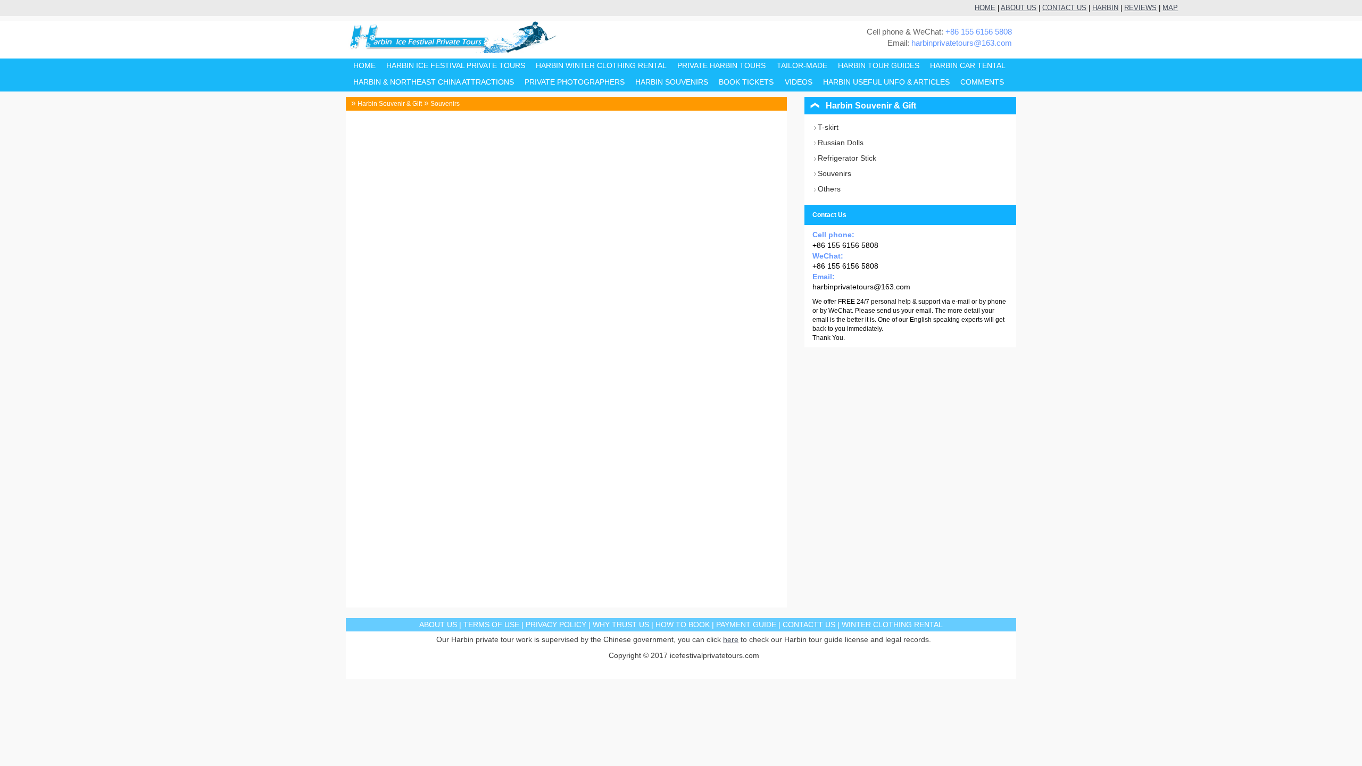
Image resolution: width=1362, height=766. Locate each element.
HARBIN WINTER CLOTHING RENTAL (601, 66)
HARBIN (1105, 8)
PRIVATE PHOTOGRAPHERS (575, 82)
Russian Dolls (840, 142)
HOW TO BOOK (682, 624)
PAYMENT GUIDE (746, 624)
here (730, 639)
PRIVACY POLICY (556, 624)
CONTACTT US (809, 624)
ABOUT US (1018, 8)
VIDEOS (798, 82)
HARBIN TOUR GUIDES (878, 66)
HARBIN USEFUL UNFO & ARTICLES (886, 82)
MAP (1170, 8)
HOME (985, 8)
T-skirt (828, 127)
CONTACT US (1064, 8)
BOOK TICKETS (746, 82)
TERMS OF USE (491, 624)
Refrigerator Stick (847, 158)
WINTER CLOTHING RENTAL (892, 624)
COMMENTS (982, 82)
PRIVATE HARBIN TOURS (721, 66)
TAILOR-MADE (802, 66)
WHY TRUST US (621, 624)
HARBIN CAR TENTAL (968, 66)
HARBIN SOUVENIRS (671, 82)
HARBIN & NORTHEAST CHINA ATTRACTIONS (433, 82)
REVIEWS (1140, 8)
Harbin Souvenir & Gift (390, 103)
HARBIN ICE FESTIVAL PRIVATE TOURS (455, 66)
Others (829, 189)
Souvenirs (445, 103)
